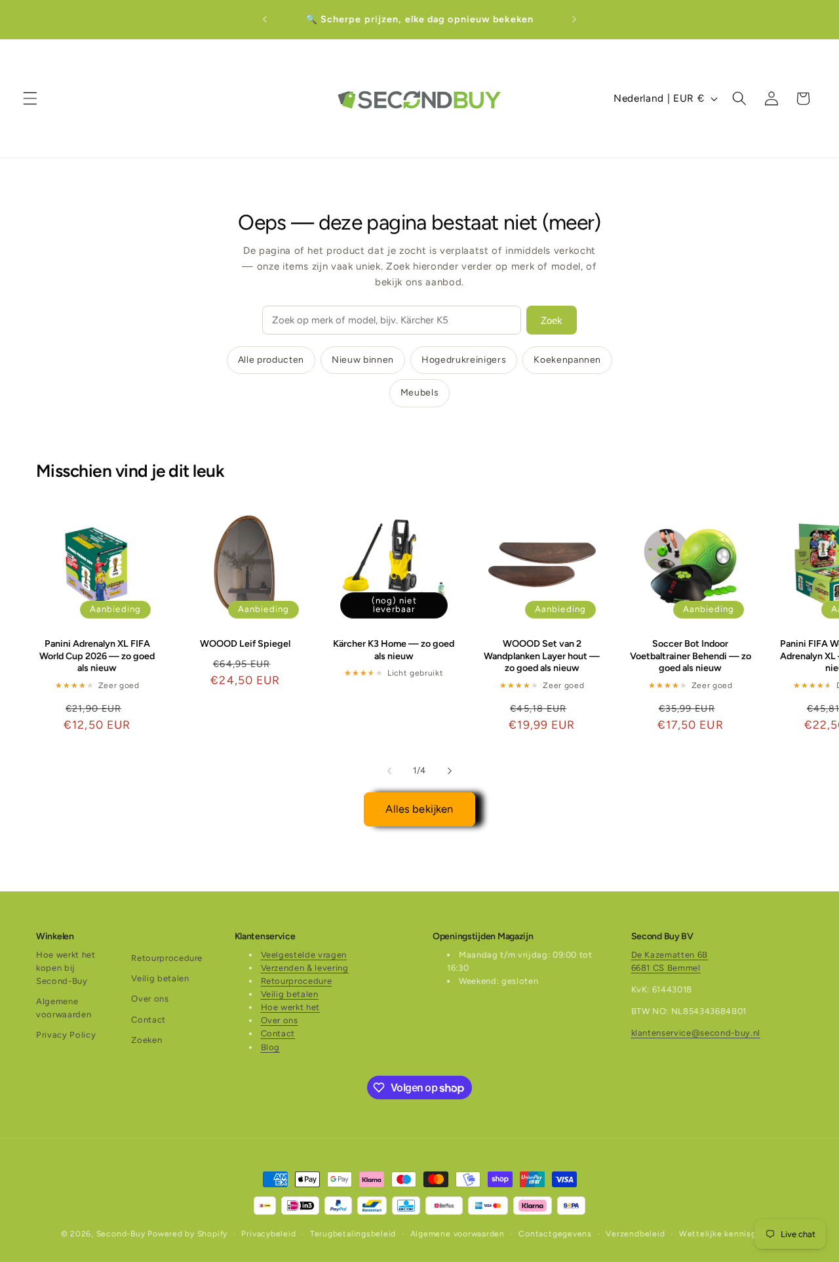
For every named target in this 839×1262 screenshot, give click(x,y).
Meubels (419, 392)
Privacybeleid (268, 1233)
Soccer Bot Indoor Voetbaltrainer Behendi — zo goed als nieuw (690, 656)
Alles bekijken (419, 808)
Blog (271, 1047)
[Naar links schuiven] (389, 770)
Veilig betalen (160, 978)
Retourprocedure (167, 958)
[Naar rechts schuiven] (449, 770)
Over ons (149, 999)
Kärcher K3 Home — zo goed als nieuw (393, 650)
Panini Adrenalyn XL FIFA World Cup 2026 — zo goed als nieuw (97, 656)
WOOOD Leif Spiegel (245, 644)
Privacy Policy (66, 1035)
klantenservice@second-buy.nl (695, 1033)
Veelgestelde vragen (304, 955)
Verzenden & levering (305, 968)
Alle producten (271, 359)
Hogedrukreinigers (463, 359)
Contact (148, 1020)
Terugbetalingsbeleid (353, 1233)
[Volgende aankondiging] (574, 19)
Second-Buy (121, 1233)
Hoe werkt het (291, 1007)
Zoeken (146, 1040)
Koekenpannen (567, 359)
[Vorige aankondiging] (264, 19)
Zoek (551, 320)
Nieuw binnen (363, 359)
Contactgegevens (555, 1233)
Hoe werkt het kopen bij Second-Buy (66, 968)
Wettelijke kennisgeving (729, 1233)
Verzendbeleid (635, 1233)
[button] (30, 98)
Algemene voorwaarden (63, 1007)
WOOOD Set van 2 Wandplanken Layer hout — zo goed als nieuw (542, 656)
